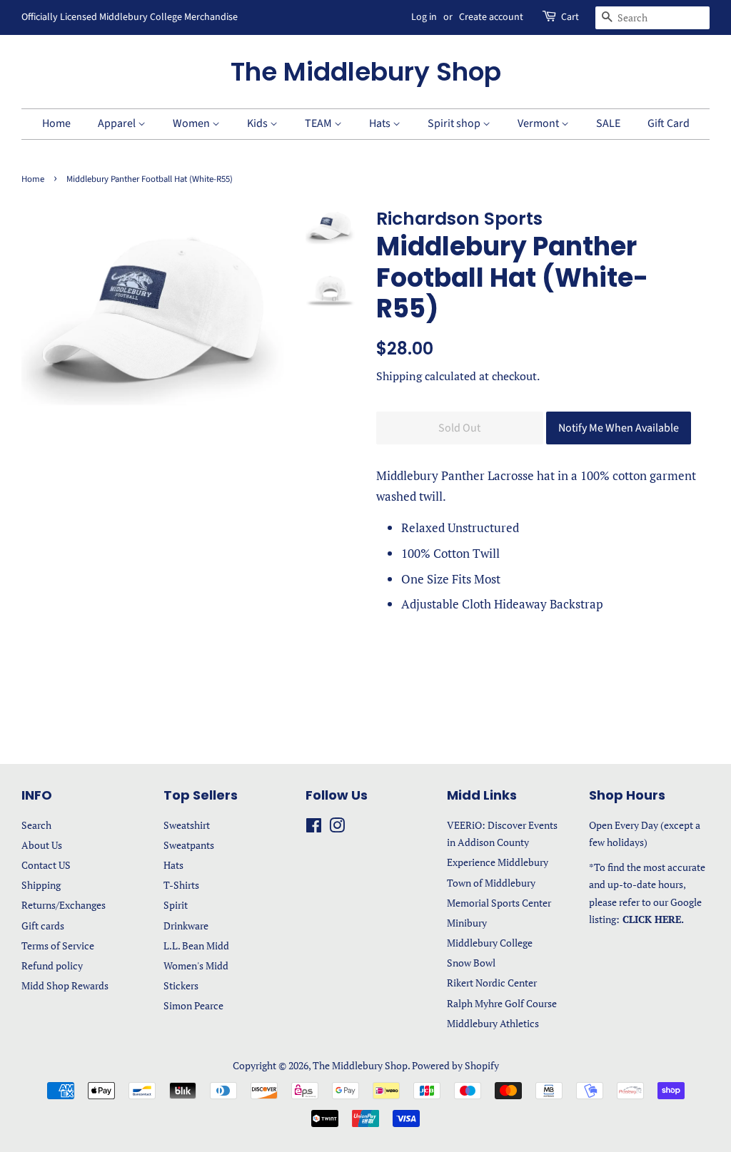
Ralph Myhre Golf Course (502, 1003)
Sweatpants (188, 845)
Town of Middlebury (491, 883)
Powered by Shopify (455, 1065)
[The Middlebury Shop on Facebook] (314, 828)
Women (192, 123)
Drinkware (185, 925)
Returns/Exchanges (63, 905)
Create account (491, 17)
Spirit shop (455, 123)
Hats (381, 123)
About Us (41, 845)
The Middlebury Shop (366, 71)
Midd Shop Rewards (65, 985)
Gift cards (42, 925)
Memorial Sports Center (499, 902)
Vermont (539, 123)
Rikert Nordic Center (492, 982)
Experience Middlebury (497, 862)
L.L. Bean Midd (196, 945)
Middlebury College (490, 942)
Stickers (180, 985)
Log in (424, 17)
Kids (258, 123)
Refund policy (52, 965)
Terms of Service (57, 945)
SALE (608, 123)
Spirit (175, 905)
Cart (570, 17)
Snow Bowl (471, 962)
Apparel (118, 123)
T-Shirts (181, 885)
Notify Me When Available (618, 428)
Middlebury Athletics (493, 1023)
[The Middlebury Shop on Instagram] (337, 828)
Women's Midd (195, 965)
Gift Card (668, 123)
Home (56, 123)
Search (36, 825)
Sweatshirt (186, 825)
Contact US (46, 865)
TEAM (319, 123)
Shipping (399, 376)
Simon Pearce (193, 1005)
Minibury (467, 922)
